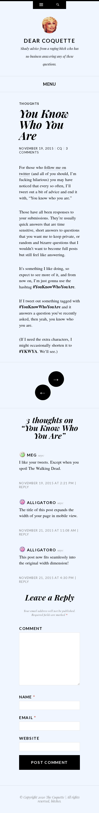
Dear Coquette (49, 40)
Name (27, 696)
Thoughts (29, 103)
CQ (59, 148)
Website (29, 738)
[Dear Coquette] (49, 26)
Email (27, 717)
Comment (31, 628)
